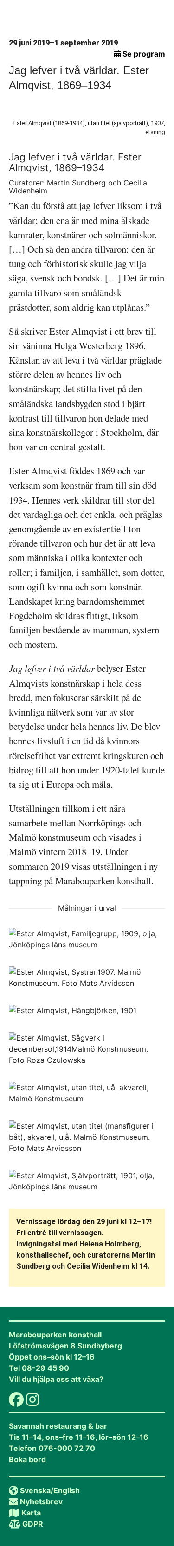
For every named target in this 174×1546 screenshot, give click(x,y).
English (66, 1490)
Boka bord (27, 1459)
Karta (31, 1512)
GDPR (32, 1523)
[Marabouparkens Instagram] (32, 1402)
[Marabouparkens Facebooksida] (16, 1402)
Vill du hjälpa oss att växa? (56, 1379)
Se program (143, 53)
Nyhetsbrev (41, 1501)
